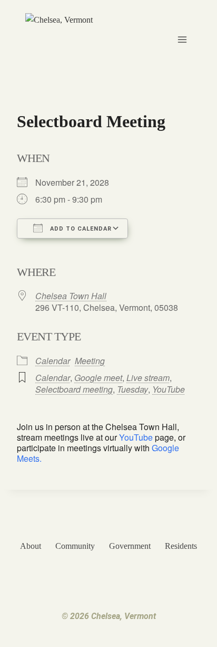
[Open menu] (182, 39)
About (30, 545)
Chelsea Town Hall (70, 296)
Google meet (98, 378)
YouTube (168, 389)
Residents (181, 545)
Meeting (90, 361)
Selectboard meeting (74, 389)
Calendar (52, 361)
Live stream (148, 378)
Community (75, 545)
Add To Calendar (80, 228)
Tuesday (132, 389)
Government (130, 545)
